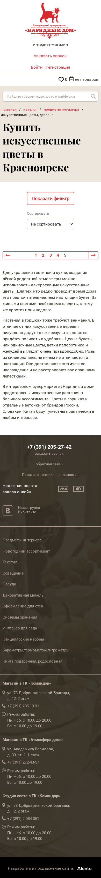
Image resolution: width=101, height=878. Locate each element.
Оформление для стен (23, 606)
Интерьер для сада (20, 628)
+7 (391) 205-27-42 (49, 447)
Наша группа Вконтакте (29, 509)
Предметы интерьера (22, 540)
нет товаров (86, 79)
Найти (93, 96)
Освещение (13, 573)
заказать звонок (50, 55)
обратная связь (49, 464)
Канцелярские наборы (23, 639)
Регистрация (58, 67)
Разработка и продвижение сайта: (41, 868)
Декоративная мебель (23, 595)
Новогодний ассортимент (26, 551)
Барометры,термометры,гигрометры (36, 650)
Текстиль (11, 562)
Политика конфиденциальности (49, 475)
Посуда (9, 584)
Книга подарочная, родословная (32, 661)
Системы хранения (20, 617)
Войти (36, 67)
